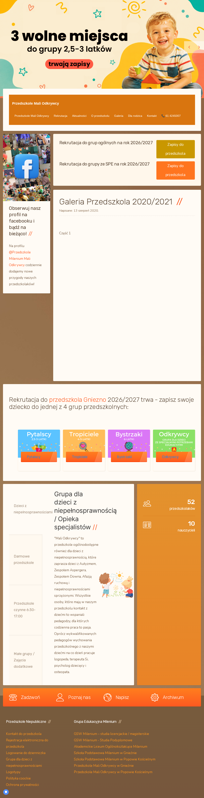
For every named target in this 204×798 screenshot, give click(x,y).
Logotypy (13, 772)
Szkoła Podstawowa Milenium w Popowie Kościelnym (114, 759)
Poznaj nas (79, 697)
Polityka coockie (18, 778)
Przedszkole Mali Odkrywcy (35, 103)
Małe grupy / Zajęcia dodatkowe (24, 660)
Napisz (122, 697)
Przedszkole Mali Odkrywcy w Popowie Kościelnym (113, 772)
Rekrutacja (60, 115)
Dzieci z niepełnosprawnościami (33, 509)
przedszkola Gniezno (77, 399)
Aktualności (79, 115)
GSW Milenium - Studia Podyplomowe (103, 740)
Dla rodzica (135, 115)
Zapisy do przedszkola (175, 149)
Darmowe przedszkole (24, 559)
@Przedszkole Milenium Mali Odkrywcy (20, 258)
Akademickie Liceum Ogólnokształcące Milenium (110, 746)
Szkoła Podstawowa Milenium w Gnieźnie (105, 753)
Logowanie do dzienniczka (25, 753)
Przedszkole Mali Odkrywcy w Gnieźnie (104, 765)
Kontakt (152, 115)
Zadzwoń (30, 697)
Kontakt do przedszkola (23, 734)
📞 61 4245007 (171, 115)
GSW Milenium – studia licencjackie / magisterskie (111, 734)
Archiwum (173, 697)
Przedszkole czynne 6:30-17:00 (24, 609)
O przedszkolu (100, 115)
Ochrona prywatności (22, 784)
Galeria (118, 115)
